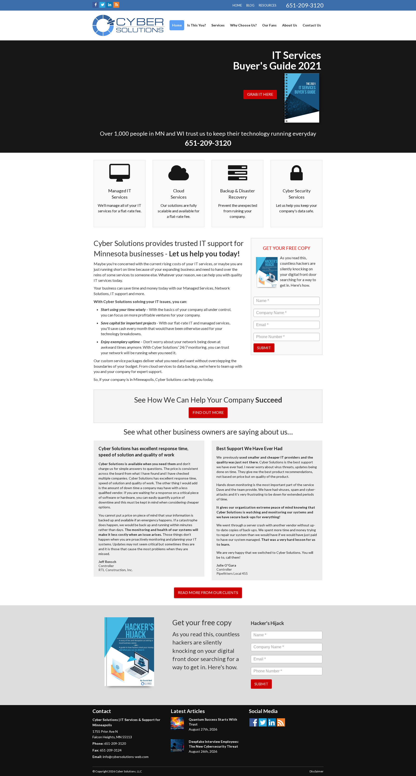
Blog (250, 5)
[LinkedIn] (109, 5)
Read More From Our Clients (208, 592)
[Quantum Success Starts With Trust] (177, 723)
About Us (289, 25)
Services (218, 25)
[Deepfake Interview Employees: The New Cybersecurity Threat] (177, 745)
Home (237, 5)
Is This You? (196, 25)
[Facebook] (95, 5)
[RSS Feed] (116, 5)
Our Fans (269, 25)
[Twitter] (102, 5)
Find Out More (208, 412)
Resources (267, 5)
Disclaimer (317, 771)
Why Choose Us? (243, 25)
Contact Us (312, 25)
